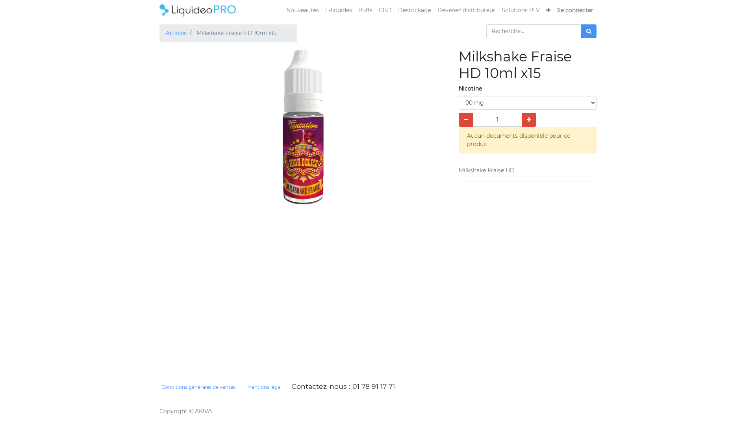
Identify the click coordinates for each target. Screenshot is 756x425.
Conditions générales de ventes (198, 387)
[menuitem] (302, 10)
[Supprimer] (466, 120)
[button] (548, 10)
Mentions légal (264, 387)
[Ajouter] (529, 120)
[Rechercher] (589, 31)
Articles (176, 33)
